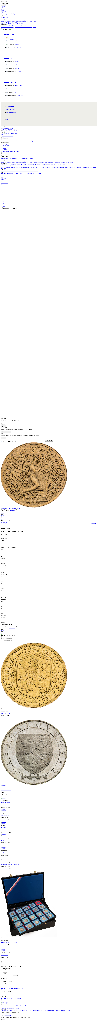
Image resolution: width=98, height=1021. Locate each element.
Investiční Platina (10, 82)
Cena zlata (17, 44)
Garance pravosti (4, 1010)
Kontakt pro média (15, 1008)
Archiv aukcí (10, 22)
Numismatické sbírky (19, 27)
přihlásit (2, 424)
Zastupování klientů (5, 171)
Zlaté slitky (16, 40)
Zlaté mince (12, 39)
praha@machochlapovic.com (15, 998)
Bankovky (10, 25)
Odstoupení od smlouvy (65, 1010)
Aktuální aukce (4, 21)
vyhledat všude (35, 141)
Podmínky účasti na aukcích (13, 21)
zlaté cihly (5, 149)
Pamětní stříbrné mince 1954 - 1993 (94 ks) (10, 942)
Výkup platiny (20, 95)
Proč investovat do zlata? (11, 112)
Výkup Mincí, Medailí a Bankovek (8, 173)
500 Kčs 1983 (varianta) (6, 802)
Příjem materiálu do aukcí (41, 162)
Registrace (7, 14)
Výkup (23, 1005)
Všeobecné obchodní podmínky (53, 1010)
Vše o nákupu (3, 11)
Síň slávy (15, 22)
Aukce (3, 203)
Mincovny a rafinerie (10, 109)
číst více (2, 513)
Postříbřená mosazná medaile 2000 (8, 852)
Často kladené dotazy (10, 115)
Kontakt (2, 12)
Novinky (2, 10)
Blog (7, 119)
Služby (20, 1005)
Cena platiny (18, 92)
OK (1, 5)
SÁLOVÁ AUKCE (5, 23)
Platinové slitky (18, 88)
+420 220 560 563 (4, 998)
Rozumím (49, 440)
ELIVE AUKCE (12, 23)
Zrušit (4, 432)
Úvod (3, 201)
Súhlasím (3, 1019)
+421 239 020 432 (4, 988)
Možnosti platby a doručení (20, 1010)
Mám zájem (12, 510)
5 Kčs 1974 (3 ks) (4, 955)
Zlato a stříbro (9, 106)
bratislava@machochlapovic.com (16, 988)
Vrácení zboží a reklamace (31, 1010)
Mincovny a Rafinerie (30, 1005)
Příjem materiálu (4, 22)
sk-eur (2, 17)
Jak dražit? (21, 21)
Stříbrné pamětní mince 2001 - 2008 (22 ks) (10, 864)
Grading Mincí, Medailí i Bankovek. (30, 171)
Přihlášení (3, 14)
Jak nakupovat (11, 1010)
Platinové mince (18, 85)
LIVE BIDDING (20, 23)
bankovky (5, 144)
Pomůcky (19, 25)
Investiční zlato (9, 34)
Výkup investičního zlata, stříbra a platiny (24, 173)
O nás (2, 7)
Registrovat (3, 426)
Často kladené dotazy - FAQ (30, 21)
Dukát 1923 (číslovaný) (5, 713)
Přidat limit (8, 432)
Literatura (14, 25)
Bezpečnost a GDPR (41, 1010)
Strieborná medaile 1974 (6, 790)
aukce (4, 148)
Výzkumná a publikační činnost (16, 171)
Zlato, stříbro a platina (14, 1005)
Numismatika (6, 1005)
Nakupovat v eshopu (25, 25)
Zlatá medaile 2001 (5, 815)
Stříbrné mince (18, 61)
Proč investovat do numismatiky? (7, 27)
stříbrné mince (6, 145)
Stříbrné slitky (18, 64)
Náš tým (2, 9)
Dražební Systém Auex (14, 14)
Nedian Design (8, 1015)
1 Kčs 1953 (3, 840)
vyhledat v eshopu (4, 141)
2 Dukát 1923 (3, 827)
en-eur (4, 17)
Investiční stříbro (10, 58)
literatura (5, 146)
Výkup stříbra (20, 71)
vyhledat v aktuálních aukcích (14, 141)
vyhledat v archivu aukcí (26, 141)
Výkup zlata (18, 47)
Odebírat (15, 975)
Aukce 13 (4, 206)
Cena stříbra (17, 68)
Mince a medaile (4, 25)
